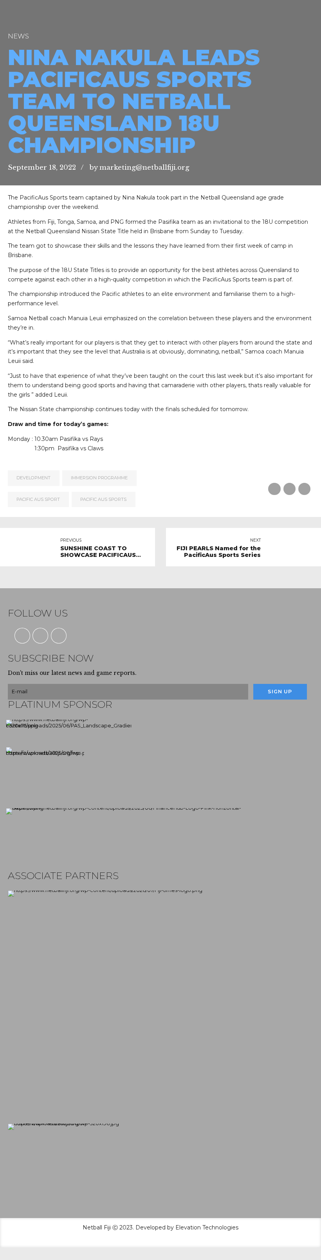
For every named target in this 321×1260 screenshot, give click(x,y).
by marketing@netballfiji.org (139, 167)
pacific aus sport (38, 499)
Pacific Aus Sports (103, 499)
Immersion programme (99, 477)
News (18, 36)
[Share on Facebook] (274, 489)
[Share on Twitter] (289, 489)
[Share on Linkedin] (304, 489)
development (33, 477)
